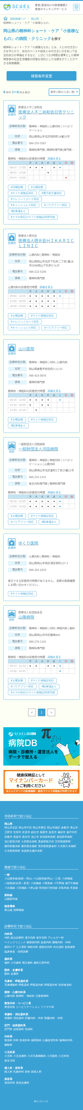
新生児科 (9, 1060)
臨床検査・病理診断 (16, 951)
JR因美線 (47, 883)
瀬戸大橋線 (71, 883)
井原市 (26, 832)
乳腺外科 (18, 1071)
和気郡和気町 (48, 837)
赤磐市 (8, 837)
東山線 (8, 910)
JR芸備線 (21, 887)
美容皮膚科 (22, 1082)
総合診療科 (17, 937)
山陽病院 (26, 617)
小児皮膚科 (20, 1056)
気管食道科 (65, 985)
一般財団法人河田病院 (38, 448)
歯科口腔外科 (42, 962)
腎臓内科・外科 (53, 1018)
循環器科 (36, 1040)
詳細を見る (54, 158)
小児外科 (63, 1056)
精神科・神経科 (25, 996)
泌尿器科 (18, 1029)
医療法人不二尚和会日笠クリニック (46, 114)
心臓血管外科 (50, 1040)
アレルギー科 (56, 937)
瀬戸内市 (71, 832)
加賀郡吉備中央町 (31, 851)
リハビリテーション (28, 1007)
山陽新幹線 (11, 899)
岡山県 (35, 18)
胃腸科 (8, 1018)
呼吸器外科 (51, 985)
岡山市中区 (25, 827)
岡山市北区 (11, 827)
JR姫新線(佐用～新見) (17, 883)
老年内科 (41, 937)
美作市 (26, 837)
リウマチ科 (47, 1007)
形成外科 (24, 1040)
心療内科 (9, 996)
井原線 (74, 887)
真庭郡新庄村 (46, 841)
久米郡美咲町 (12, 851)
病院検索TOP (18, 18)
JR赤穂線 (67, 878)
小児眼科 (52, 1056)
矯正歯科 (27, 962)
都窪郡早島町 (65, 837)
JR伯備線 (36, 883)
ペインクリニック (15, 942)
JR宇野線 (59, 883)
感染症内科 (45, 947)
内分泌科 (58, 947)
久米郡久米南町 (67, 846)
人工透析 (21, 947)
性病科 (29, 1029)
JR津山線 (32, 887)
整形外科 (9, 1007)
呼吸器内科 (36, 985)
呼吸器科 (24, 985)
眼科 (7, 973)
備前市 (62, 832)
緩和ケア (9, 947)
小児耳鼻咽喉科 (36, 1056)
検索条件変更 (41, 75)
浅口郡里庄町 (12, 841)
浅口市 (35, 837)
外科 (16, 1040)
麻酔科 (8, 1045)
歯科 (7, 962)
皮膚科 (15, 973)
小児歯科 (16, 962)
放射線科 (70, 947)
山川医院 (26, 348)
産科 (27, 1071)
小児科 (8, 1056)
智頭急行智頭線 (48, 887)
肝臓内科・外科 (34, 1018)
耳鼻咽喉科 (11, 985)
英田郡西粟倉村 (47, 846)
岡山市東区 (39, 827)
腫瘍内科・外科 (61, 942)
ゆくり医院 (28, 543)
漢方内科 (30, 937)
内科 (7, 937)
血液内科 (46, 942)
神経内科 (32, 947)
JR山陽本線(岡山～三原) (47, 878)
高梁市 (44, 832)
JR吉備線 (9, 887)
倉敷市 (65, 827)
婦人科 (8, 1071)
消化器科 (18, 1018)
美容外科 (9, 1082)
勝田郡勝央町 (12, 846)
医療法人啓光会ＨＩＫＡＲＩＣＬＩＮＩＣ (46, 243)
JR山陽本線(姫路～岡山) (18, 878)
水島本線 (63, 887)
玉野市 (8, 832)
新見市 (53, 832)
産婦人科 (36, 1071)
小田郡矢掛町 (29, 841)
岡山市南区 (53, 827)
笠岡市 (17, 832)
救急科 (8, 1040)
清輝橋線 (18, 910)
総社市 (35, 832)
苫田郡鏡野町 (63, 841)
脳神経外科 (66, 1040)
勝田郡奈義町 (29, 846)
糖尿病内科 (33, 942)
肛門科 (8, 1029)
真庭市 (17, 837)
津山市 (74, 827)
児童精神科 (42, 996)
